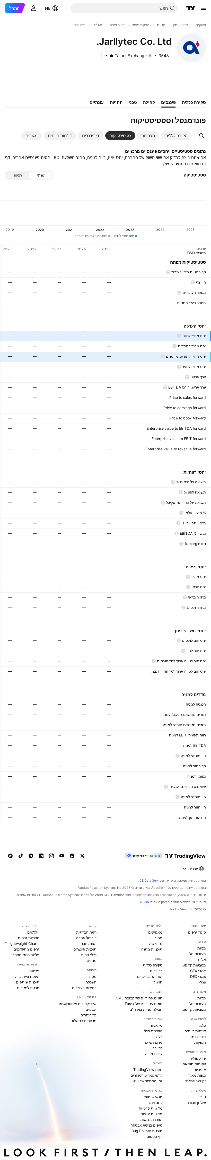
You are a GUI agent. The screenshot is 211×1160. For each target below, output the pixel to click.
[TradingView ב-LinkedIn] (41, 855)
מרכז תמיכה (153, 1042)
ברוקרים (156, 971)
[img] (111, 55)
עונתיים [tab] (97, 102)
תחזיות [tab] (116, 102)
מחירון (157, 938)
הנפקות (200, 1042)
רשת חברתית (86, 932)
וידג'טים (33, 932)
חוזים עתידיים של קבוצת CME (139, 998)
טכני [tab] (133, 102)
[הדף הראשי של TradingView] (190, 8)
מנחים (91, 960)
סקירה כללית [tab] (194, 102)
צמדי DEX (198, 976)
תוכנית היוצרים (84, 949)
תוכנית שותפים (27, 982)
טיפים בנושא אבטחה (146, 1125)
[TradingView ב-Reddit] (10, 855)
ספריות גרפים (28, 938)
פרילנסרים (88, 1015)
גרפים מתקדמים (26, 949)
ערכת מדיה (153, 1053)
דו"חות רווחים (195, 1031)
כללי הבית (88, 955)
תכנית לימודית (28, 988)
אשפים (91, 1009)
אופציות (200, 1069)
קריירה (157, 1048)
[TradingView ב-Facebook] (72, 855)
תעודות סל (197, 954)
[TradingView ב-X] (82, 855)
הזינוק (157, 982)
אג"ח (202, 959)
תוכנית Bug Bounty (146, 1131)
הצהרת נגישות (151, 1119)
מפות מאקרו (196, 1075)
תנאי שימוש (153, 1097)
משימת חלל (153, 1031)
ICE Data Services (152, 880)
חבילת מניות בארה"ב (146, 1009)
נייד (203, 1097)
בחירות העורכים (84, 988)
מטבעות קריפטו (194, 965)
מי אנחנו (156, 1025)
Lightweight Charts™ (22, 943)
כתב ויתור (154, 1102)
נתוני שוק (155, 943)
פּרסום (34, 971)
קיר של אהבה (86, 938)
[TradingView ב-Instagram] (51, 855)
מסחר (91, 976)
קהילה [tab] (149, 102)
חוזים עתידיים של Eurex (143, 1003)
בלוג (159, 1036)
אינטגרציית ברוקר (26, 976)
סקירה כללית (152, 965)
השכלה (91, 982)
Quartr (144, 902)
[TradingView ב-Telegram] (30, 855)
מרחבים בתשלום (83, 1020)
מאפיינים (155, 932)
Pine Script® (195, 1081)
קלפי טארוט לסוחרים (146, 1075)
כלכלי (202, 1025)
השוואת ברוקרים (149, 976)
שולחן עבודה (196, 1102)
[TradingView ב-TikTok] (20, 855)
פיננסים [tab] (168, 102)
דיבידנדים (198, 1036)
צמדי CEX (198, 971)
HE (48, 8)
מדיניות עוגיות (151, 1114)
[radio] (40, 175)
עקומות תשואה (194, 1064)
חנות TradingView (147, 1069)
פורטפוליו (198, 1058)
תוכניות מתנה (151, 949)
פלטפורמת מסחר (26, 955)
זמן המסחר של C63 (146, 1081)
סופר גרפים (197, 932)
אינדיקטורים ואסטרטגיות (77, 1003)
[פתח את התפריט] (203, 8)
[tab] (176, 135)
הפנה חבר (88, 943)
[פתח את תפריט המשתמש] (34, 8)
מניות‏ (201, 948)
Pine (202, 982)
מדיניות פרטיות (150, 1108)
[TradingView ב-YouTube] (61, 855)
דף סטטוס (154, 1136)
